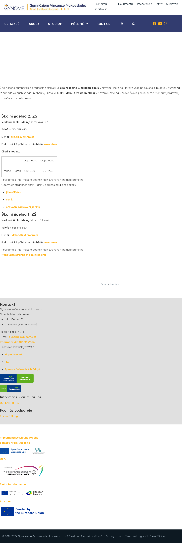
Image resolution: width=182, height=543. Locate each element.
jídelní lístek (13, 192)
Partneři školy (9, 416)
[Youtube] (160, 24)
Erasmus (5, 501)
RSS (7, 361)
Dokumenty (125, 4)
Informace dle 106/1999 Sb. (17, 342)
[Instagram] (165, 24)
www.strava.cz (53, 144)
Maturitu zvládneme (13, 484)
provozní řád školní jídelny (23, 207)
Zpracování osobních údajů (22, 369)
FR (12, 403)
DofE (3, 459)
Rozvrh (159, 4)
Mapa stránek (13, 354)
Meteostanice (144, 4)
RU (17, 403)
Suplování (172, 4)
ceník (9, 199)
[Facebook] (154, 24)
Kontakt (104, 24)
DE (1, 403)
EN (7, 403)
